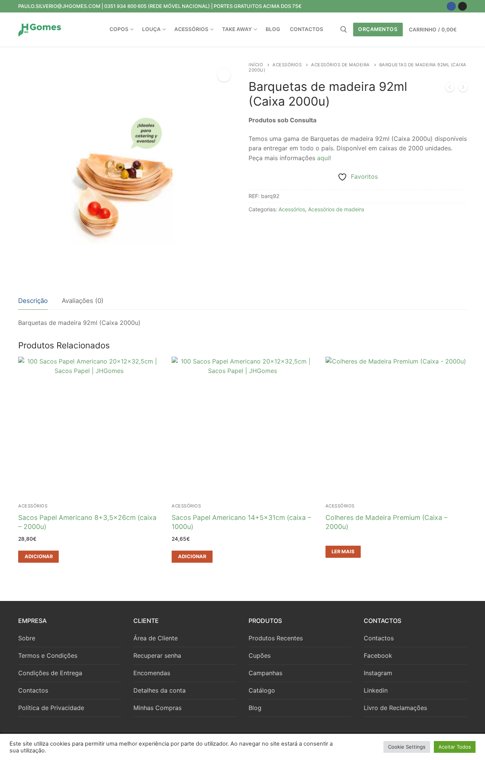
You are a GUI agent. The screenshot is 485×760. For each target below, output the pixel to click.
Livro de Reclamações (395, 708)
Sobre (26, 638)
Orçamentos (377, 29)
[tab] (33, 301)
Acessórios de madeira (340, 64)
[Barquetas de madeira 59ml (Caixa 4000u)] (449, 89)
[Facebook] (451, 6)
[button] (224, 75)
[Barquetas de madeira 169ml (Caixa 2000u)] (463, 89)
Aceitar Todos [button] (454, 747)
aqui (323, 158)
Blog (255, 708)
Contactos (33, 690)
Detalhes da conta (159, 690)
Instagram (378, 673)
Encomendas (151, 673)
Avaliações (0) (82, 300)
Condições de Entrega (50, 673)
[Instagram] (462, 6)
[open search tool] (343, 29)
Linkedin (376, 690)
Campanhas (265, 673)
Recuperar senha (157, 655)
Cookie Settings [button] (407, 747)
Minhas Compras (157, 708)
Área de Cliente (155, 638)
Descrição (33, 300)
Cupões (260, 655)
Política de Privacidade (51, 708)
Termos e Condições (47, 655)
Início (256, 64)
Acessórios (287, 64)
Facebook (378, 655)
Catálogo (262, 690)
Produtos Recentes (276, 638)
